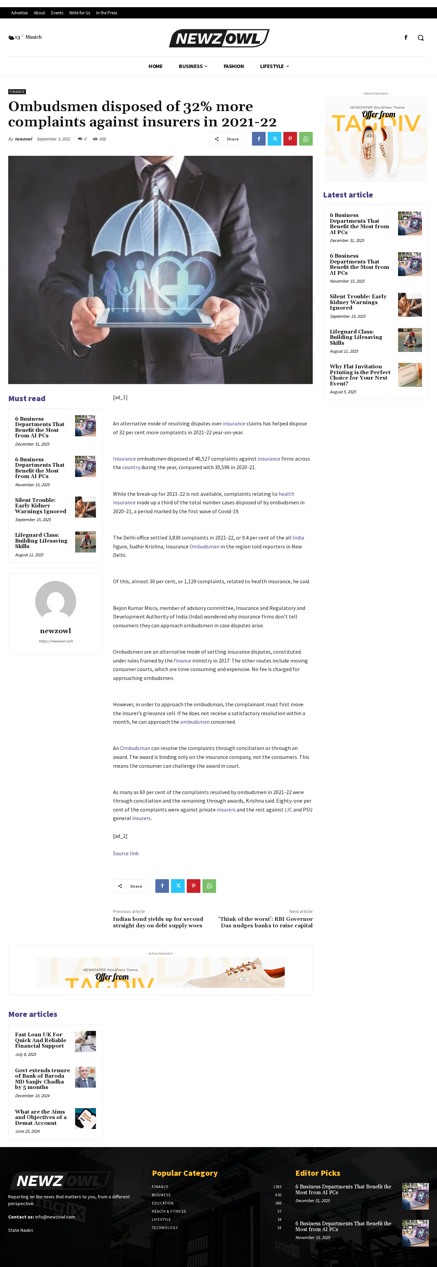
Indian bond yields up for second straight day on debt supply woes (158, 922)
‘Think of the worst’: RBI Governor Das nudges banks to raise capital (265, 922)
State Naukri (20, 1230)
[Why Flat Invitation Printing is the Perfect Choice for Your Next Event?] (410, 375)
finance (182, 660)
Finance (17, 92)
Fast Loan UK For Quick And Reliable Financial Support (40, 1040)
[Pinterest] (290, 139)
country (131, 467)
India (298, 537)
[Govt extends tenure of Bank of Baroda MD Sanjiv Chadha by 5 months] (85, 1077)
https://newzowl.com (56, 641)
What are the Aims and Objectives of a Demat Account (41, 1118)
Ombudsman (204, 546)
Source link (126, 853)
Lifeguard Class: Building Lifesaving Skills (41, 541)
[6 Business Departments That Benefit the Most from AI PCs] (85, 425)
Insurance (124, 458)
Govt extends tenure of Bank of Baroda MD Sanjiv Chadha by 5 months (42, 1079)
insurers (226, 809)
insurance (234, 423)
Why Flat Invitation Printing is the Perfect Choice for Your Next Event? (360, 375)
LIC (288, 809)
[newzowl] (55, 601)
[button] (420, 37)
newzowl (23, 139)
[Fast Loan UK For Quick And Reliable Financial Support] (85, 1041)
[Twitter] (274, 139)
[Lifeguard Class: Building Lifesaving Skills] (85, 542)
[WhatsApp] (306, 139)
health (286, 493)
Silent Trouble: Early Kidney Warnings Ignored (40, 506)
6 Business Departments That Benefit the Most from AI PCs (40, 427)
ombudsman (195, 721)
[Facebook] (406, 37)
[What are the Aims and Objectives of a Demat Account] (85, 1118)
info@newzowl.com (55, 1217)
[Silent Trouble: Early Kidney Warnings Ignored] (85, 507)
